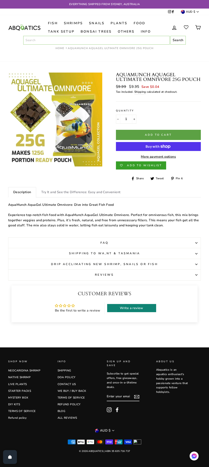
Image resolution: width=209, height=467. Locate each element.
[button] (194, 457)
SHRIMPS (73, 23)
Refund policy (17, 418)
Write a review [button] (131, 308)
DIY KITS (14, 404)
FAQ (104, 243)
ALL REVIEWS (67, 418)
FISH (53, 23)
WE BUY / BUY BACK (72, 391)
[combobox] (96, 40)
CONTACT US (67, 384)
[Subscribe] (136, 397)
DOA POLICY (67, 377)
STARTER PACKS (19, 391)
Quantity (125, 110)
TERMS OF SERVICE (22, 411)
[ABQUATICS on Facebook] (173, 12)
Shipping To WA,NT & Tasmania (104, 253)
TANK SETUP (61, 31)
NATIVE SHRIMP (19, 377)
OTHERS (126, 31)
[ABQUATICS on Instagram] (169, 12)
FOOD (140, 23)
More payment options (158, 156)
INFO (146, 31)
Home (60, 48)
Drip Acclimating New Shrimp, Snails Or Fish (104, 264)
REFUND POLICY (69, 404)
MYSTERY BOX (18, 398)
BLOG (62, 411)
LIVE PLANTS (17, 384)
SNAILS (96, 23)
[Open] (10, 457)
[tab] (22, 192)
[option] (104, 4)
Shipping (140, 92)
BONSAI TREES (96, 31)
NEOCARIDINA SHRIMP (24, 370)
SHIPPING (64, 370)
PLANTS (119, 23)
